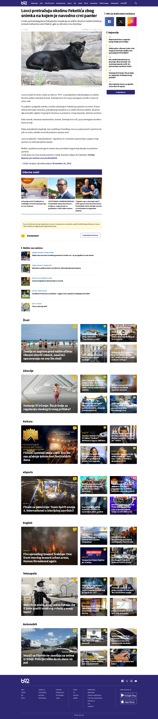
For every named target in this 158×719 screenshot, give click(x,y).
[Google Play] (128, 695)
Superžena (42, 698)
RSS (89, 704)
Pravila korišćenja (94, 695)
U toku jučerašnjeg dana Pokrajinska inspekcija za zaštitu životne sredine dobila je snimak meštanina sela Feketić (61, 22)
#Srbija (91, 154)
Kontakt (91, 706)
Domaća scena (117, 481)
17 (28, 266)
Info (22, 690)
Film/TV (85, 433)
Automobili (60, 695)
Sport (23, 692)
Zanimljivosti (87, 656)
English (26, 551)
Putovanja (42, 692)
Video (75, 690)
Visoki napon (117, 633)
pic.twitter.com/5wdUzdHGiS (43, 158)
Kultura (41, 695)
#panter (25, 158)
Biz (22, 695)
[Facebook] (109, 21)
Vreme (75, 698)
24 (28, 278)
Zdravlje (41, 690)
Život (23, 698)
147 (28, 253)
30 (28, 304)
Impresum (91, 692)
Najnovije (34, 3)
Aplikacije (91, 701)
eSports (59, 690)
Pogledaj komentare (90, 235)
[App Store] (128, 701)
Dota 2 (26, 503)
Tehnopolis (60, 692)
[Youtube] (136, 681)
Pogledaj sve (120, 92)
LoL (83, 481)
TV (74, 692)
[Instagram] (132, 21)
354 (28, 291)
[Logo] (24, 3)
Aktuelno (116, 329)
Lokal (58, 698)
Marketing (91, 690)
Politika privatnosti (95, 698)
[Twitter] (120, 21)
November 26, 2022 (62, 163)
